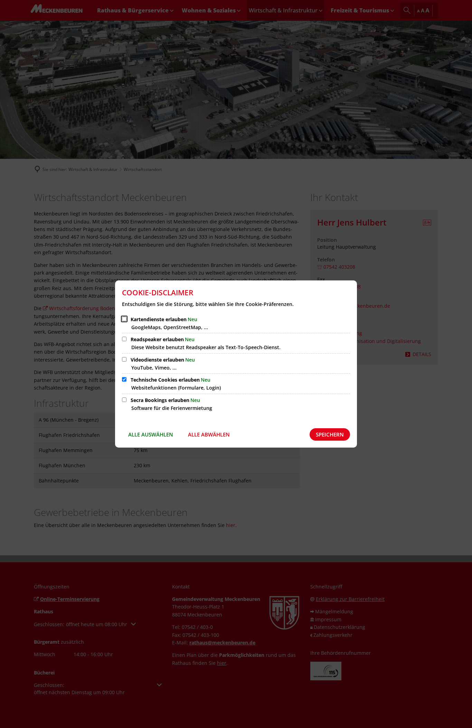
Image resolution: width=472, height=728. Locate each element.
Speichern (330, 434)
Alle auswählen (150, 434)
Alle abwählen (209, 434)
